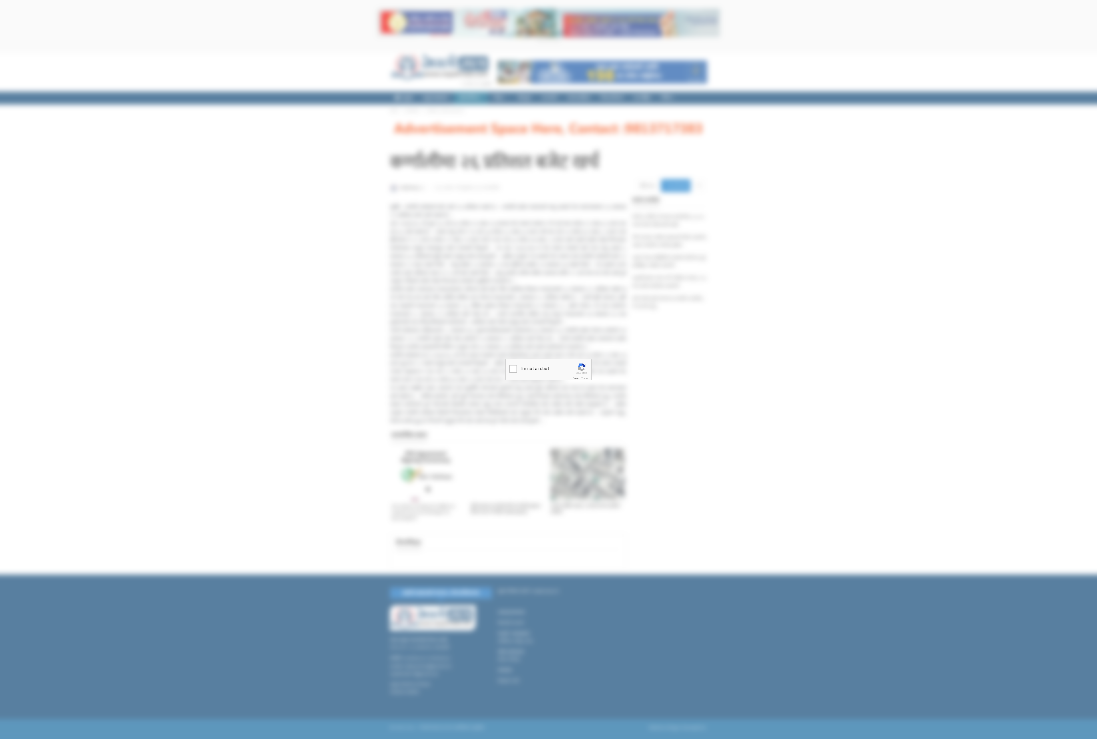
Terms (584, 378)
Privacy (576, 378)
